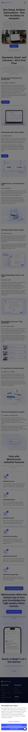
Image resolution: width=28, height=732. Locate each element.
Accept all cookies (14, 728)
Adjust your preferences (14, 721)
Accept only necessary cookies (14, 725)
